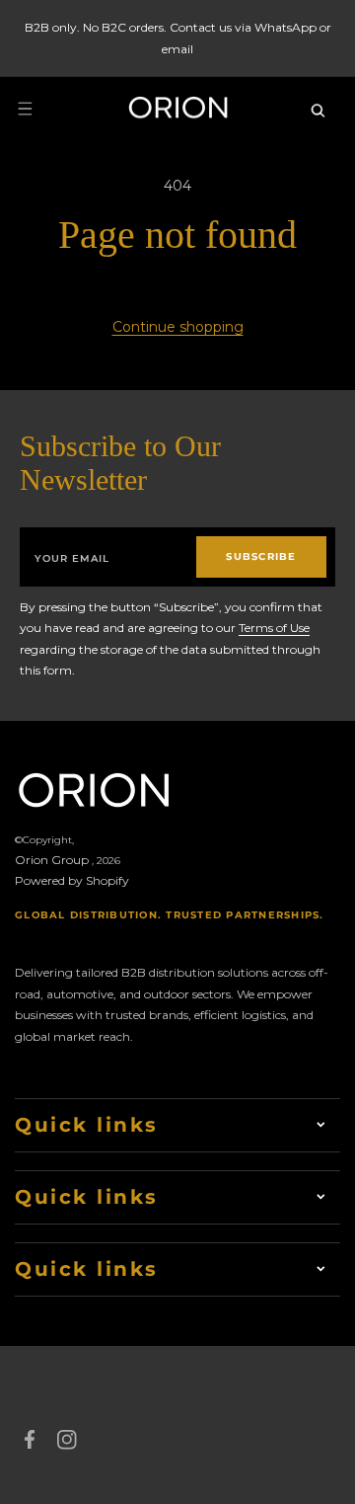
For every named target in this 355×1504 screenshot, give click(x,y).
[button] (24, 108)
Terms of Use (274, 627)
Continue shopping (178, 327)
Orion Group (52, 859)
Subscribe (261, 556)
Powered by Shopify (72, 880)
